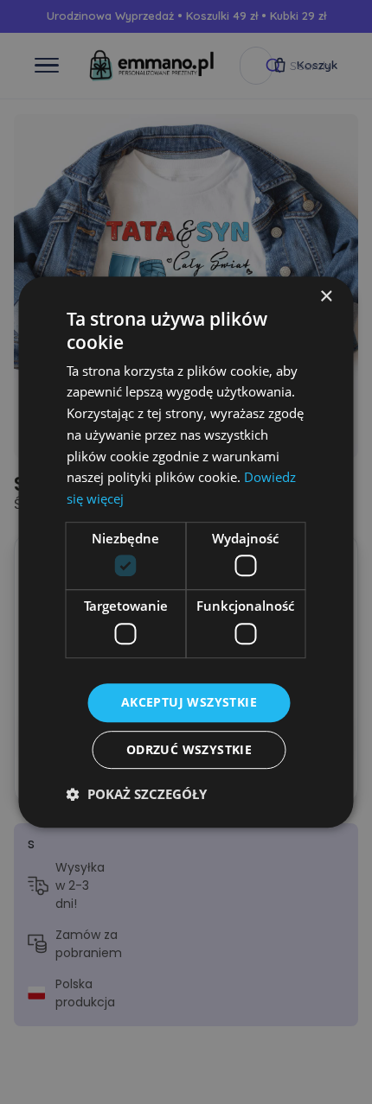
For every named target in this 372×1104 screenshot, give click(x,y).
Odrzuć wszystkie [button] (189, 749)
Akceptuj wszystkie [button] (189, 702)
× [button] (325, 296)
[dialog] (186, 552)
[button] (137, 794)
